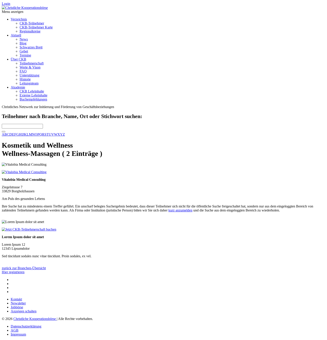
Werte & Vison (30, 67)
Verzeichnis (19, 19)
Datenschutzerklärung (26, 326)
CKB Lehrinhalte (32, 91)
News (24, 39)
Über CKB (18, 59)
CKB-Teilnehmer (32, 23)
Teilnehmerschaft (32, 63)
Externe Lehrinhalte (33, 95)
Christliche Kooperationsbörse (35, 319)
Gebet (24, 51)
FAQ (23, 71)
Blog (23, 43)
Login (6, 4)
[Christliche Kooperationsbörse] (25, 8)
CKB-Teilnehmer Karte (36, 27)
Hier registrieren (13, 272)
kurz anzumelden (180, 210)
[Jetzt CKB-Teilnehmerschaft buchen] (29, 229)
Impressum (18, 334)
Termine (25, 55)
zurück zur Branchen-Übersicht (24, 268)
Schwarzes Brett (31, 47)
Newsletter (18, 303)
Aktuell (16, 35)
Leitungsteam (29, 83)
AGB (14, 330)
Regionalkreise (30, 31)
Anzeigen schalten (23, 311)
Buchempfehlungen (33, 99)
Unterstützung (29, 75)
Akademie (18, 87)
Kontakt (16, 299)
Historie (25, 79)
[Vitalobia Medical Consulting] (24, 172)
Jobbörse (17, 307)
